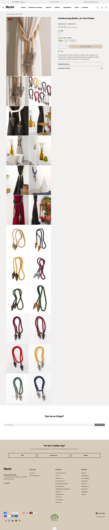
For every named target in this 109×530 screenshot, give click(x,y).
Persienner (84, 483)
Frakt (59, 26)
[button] (18, 2)
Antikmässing (73, 40)
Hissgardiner (84, 481)
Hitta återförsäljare (60, 473)
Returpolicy (58, 502)
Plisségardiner (85, 486)
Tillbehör (57, 7)
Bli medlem (7, 483)
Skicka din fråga (100, 424)
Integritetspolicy (59, 486)
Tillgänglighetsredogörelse (62, 489)
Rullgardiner (84, 489)
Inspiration (85, 7)
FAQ (22, 455)
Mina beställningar (35, 475)
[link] (102, 7)
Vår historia (58, 497)
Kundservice (53, 455)
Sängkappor (84, 491)
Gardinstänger (85, 478)
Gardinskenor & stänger (35, 7)
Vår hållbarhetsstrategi (61, 483)
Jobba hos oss (59, 478)
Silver (66, 40)
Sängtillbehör (67, 7)
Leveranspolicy (59, 499)
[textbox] (49, 425)
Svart (61, 40)
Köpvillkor (58, 491)
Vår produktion (59, 494)
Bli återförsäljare (60, 481)
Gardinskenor (85, 475)
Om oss (57, 475)
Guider (76, 7)
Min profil (32, 473)
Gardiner (23, 7)
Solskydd (48, 7)
